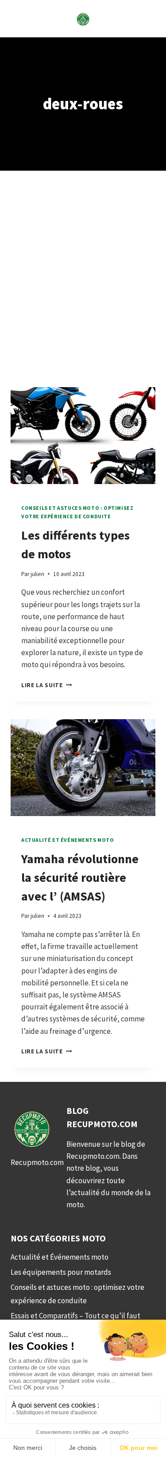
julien (37, 574)
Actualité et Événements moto (67, 840)
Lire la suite (46, 685)
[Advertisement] (83, 289)
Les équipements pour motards (61, 1272)
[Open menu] (19, 18)
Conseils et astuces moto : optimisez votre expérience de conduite (77, 1294)
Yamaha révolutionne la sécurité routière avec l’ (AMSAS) (80, 877)
